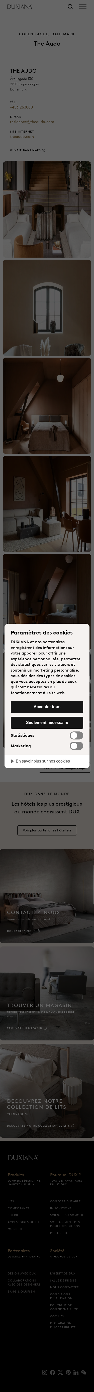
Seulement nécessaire (47, 722)
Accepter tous (47, 706)
